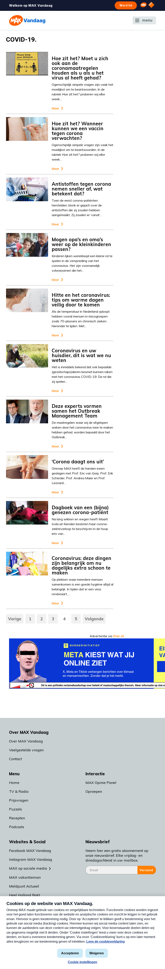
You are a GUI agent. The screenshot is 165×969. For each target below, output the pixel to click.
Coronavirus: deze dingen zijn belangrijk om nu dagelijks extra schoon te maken (81, 565)
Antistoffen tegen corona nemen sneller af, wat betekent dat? (81, 189)
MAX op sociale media (28, 868)
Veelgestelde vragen (26, 750)
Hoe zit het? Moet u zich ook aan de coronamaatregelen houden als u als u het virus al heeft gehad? (80, 68)
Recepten (17, 818)
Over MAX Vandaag (26, 741)
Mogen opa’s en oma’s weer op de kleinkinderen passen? (81, 244)
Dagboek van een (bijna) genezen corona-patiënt (80, 509)
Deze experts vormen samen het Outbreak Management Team (77, 411)
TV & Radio (19, 791)
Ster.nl (118, 636)
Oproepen (94, 791)
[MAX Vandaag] (27, 20)
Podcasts (16, 827)
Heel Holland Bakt (24, 895)
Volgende (94, 618)
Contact (15, 759)
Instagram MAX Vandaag (30, 859)
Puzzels (15, 809)
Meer (55, 108)
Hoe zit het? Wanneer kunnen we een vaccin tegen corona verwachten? (77, 131)
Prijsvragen (18, 800)
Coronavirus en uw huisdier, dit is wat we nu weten (81, 355)
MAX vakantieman (25, 877)
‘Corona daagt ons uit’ (78, 462)
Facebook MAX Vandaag (30, 850)
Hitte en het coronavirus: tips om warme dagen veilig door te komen (81, 300)
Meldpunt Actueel (24, 886)
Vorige (14, 618)
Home (14, 782)
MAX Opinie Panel (101, 782)
